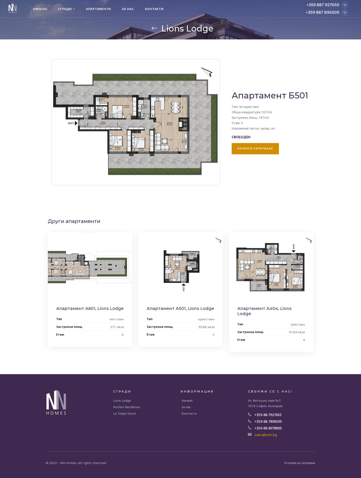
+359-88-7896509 (268, 421)
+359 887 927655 (322, 5)
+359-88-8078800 (268, 428)
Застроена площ (69, 327)
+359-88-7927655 (268, 415)
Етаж (60, 334)
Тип (59, 319)
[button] (255, 149)
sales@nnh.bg (265, 435)
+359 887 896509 (322, 12)
